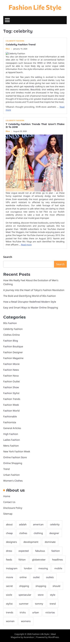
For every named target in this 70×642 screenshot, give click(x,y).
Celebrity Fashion (15, 41)
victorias (50, 612)
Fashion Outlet (11, 381)
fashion (55, 550)
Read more (26, 244)
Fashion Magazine (13, 358)
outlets (50, 577)
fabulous (40, 550)
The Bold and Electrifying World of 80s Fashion (29, 295)
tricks (23, 612)
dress (9, 550)
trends (9, 612)
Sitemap (7, 513)
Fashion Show (11, 387)
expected (24, 550)
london (28, 568)
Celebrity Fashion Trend (20, 44)
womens (26, 621)
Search (7, 257)
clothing (38, 533)
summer (23, 603)
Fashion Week (11, 404)
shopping (40, 586)
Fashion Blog (10, 340)
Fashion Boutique (13, 346)
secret (9, 586)
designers (11, 541)
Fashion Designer (13, 352)
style (52, 594)
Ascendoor (29, 637)
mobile (58, 568)
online (23, 577)
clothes (23, 533)
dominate (50, 541)
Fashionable (10, 416)
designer (54, 533)
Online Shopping (12, 463)
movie (9, 577)
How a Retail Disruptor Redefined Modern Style (29, 301)
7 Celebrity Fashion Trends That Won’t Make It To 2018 (35, 126)
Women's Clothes (13, 480)
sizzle (9, 594)
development (30, 541)
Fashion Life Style (35, 7)
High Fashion (10, 434)
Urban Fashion (11, 474)
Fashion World (11, 410)
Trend (6, 469)
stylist (9, 603)
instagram (11, 568)
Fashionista (9, 422)
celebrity (55, 524)
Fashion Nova (11, 375)
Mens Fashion (11, 445)
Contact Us (9, 502)
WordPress (53, 637)
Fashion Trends (11, 399)
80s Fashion (10, 323)
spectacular (25, 594)
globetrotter (39, 559)
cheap (9, 533)
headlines (57, 559)
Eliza (8, 48)
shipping (24, 586)
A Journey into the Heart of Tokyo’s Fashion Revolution (33, 290)
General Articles (12, 428)
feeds (9, 559)
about (9, 524)
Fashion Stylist (11, 393)
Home (6, 496)
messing (43, 568)
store (40, 594)
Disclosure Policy (12, 507)
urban (35, 612)
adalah (23, 524)
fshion (22, 559)
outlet (36, 577)
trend (53, 603)
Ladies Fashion (11, 439)
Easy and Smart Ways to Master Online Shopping (30, 307)
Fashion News (11, 369)
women (10, 621)
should (56, 586)
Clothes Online (11, 334)
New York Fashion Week (16, 451)
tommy (39, 603)
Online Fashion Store (15, 457)
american (38, 524)
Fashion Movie (11, 363)
